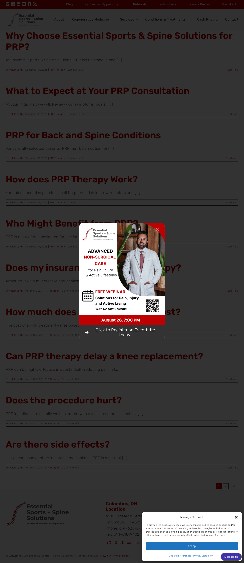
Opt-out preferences (180, 555)
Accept (192, 546)
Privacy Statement (203, 555)
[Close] (157, 229)
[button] (236, 517)
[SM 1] (122, 225)
